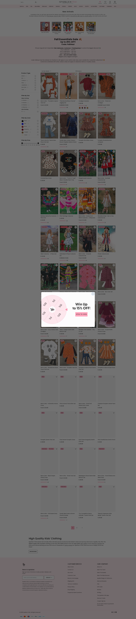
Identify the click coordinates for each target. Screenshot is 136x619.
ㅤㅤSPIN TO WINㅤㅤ (81, 314)
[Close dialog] (93, 294)
